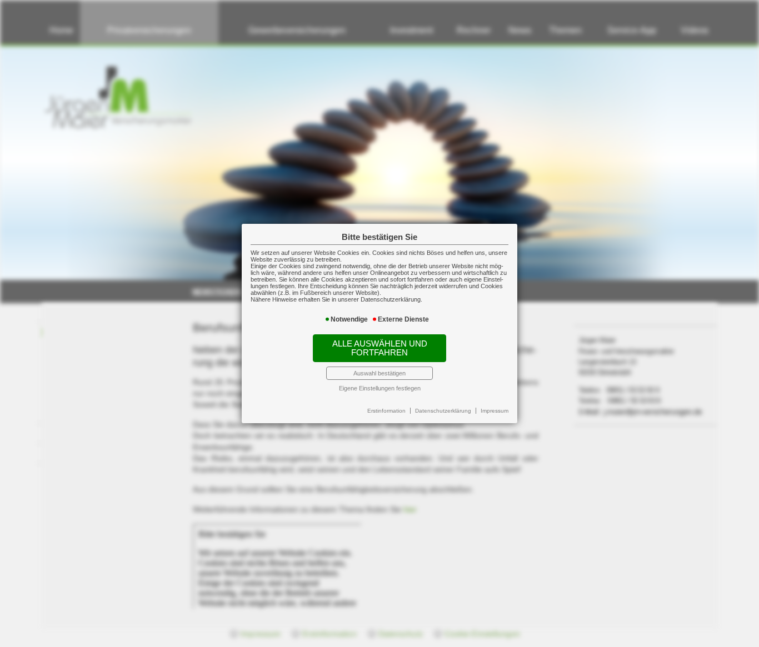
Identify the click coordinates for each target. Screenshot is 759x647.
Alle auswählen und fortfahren (379, 348)
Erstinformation (386, 411)
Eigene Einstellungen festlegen (380, 388)
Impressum (494, 411)
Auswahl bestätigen (379, 373)
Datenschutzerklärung (443, 411)
